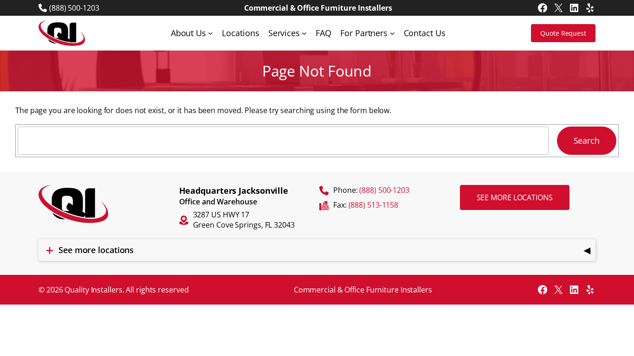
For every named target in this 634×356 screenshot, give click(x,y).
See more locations (515, 197)
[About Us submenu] (210, 33)
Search (587, 140)
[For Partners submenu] (392, 33)
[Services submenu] (304, 33)
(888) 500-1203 (74, 8)
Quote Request (563, 33)
